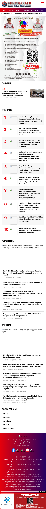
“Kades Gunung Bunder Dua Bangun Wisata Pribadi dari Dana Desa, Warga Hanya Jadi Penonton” (30, 120)
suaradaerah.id (35, 472)
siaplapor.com (35, 469)
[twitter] (18, 451)
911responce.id (22, 477)
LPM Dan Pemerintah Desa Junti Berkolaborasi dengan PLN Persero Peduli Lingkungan (14, 93)
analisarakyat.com (22, 479)
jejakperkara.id (10, 477)
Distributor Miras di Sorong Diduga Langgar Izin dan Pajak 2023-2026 (22, 356)
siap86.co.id (11, 467)
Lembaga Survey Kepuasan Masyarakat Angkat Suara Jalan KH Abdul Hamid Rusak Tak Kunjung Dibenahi (22, 305)
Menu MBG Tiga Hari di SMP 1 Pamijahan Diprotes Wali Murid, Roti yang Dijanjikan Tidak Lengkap (23, 365)
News (6, 425)
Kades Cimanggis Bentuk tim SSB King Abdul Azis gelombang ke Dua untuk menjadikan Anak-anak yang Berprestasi (30, 156)
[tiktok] (32, 451)
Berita (11, 10)
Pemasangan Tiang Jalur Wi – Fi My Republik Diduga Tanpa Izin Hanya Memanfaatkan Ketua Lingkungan (22, 387)
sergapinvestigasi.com (13, 482)
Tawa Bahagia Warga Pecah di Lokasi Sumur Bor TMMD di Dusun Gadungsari (22, 283)
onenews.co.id (11, 464)
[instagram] (23, 451)
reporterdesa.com (34, 477)
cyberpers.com (11, 469)
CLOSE (42, 492)
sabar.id (36, 467)
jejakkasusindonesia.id (32, 484)
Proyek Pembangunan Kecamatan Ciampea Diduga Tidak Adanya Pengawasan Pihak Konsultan (30, 169)
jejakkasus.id (22, 474)
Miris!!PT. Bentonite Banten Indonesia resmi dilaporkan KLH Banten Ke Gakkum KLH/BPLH (29, 143)
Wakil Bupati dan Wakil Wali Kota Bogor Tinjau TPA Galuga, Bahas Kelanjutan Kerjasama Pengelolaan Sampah (30, 207)
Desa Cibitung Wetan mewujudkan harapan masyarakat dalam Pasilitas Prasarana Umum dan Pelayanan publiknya (30, 193)
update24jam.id (23, 472)
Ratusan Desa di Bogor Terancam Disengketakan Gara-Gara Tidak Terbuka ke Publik (30, 132)
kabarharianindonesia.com (23, 489)
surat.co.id (20, 467)
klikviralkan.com (23, 464)
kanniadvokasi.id (26, 459)
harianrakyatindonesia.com (31, 482)
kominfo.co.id (33, 462)
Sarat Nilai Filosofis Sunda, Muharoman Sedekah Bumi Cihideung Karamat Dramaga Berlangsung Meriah (22, 273)
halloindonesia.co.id (37, 479)
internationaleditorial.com (31, 486)
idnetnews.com (23, 469)
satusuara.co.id (35, 464)
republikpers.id (33, 474)
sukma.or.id (15, 459)
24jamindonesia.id (8, 479)
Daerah (19, 10)
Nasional (28, 10)
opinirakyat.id (12, 474)
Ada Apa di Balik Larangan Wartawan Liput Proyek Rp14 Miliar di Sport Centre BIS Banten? (30, 181)
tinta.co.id (28, 467)
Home (4, 10)
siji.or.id (6, 459)
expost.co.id (23, 462)
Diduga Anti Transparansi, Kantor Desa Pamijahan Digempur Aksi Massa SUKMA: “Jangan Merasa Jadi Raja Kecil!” (23, 293)
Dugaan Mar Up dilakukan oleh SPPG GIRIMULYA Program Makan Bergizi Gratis (22, 315)
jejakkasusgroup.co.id (13, 486)
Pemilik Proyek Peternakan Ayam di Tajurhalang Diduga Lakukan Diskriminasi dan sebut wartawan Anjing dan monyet (22, 398)
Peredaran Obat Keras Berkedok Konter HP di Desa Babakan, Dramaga (30, 230)
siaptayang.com (11, 472)
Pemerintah (39, 10)
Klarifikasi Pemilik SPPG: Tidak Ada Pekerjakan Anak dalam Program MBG (31, 219)
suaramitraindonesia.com (14, 484)
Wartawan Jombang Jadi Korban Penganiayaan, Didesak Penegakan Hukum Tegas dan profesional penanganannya (22, 375)
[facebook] (14, 451)
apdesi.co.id (37, 459)
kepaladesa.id (13, 462)
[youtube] (28, 451)
